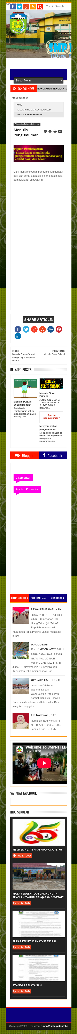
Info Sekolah (19, 812)
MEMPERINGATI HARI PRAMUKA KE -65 (37, 849)
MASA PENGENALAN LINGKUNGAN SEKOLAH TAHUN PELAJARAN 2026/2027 (38, 895)
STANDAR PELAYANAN (27, 985)
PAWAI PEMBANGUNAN (46, 609)
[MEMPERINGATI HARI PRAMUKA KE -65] (38, 823)
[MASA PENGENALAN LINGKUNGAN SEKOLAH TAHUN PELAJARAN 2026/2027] (38, 867)
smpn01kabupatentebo (54, 1026)
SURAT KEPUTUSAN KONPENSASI (34, 941)
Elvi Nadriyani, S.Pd (43, 715)
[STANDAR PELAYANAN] (38, 959)
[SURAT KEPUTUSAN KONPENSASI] (38, 915)
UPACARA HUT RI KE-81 (46, 680)
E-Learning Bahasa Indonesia (34, 110)
